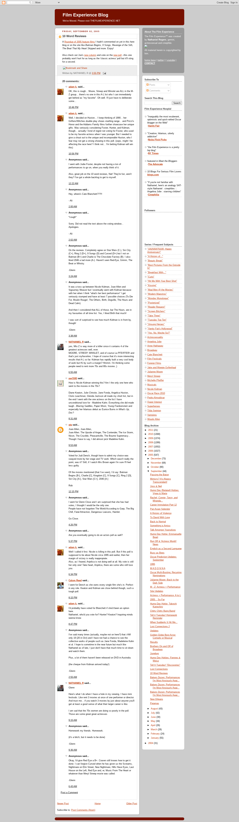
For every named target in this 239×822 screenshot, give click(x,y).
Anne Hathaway (155, 346)
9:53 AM (73, 445)
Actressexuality (155, 337)
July (153, 713)
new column (90, 55)
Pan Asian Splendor (160, 509)
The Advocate (155, 164)
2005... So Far (157, 599)
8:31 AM (73, 418)
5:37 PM (73, 541)
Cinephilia (153, 195)
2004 (151, 743)
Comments (154, 90)
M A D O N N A (157, 568)
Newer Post (63, 803)
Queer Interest (154, 402)
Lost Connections (159, 669)
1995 (152, 564)
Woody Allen (153, 419)
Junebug (154, 653)
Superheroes (153, 406)
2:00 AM (73, 206)
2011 (151, 430)
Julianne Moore (155, 372)
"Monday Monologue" (158, 298)
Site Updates (156, 591)
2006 (151, 451)
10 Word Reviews (74, 36)
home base (150, 60)
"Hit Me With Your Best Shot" (162, 281)
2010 (151, 434)
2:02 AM (73, 240)
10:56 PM (73, 154)
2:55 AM (73, 677)
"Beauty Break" (155, 261)
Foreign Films (154, 363)
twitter (161, 60)
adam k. (73, 87)
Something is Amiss (160, 525)
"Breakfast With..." (156, 272)
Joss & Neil (156, 486)
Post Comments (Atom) (83, 810)
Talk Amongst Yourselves (163, 530)
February (155, 734)
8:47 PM (73, 624)
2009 (151, 438)
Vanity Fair (154, 126)
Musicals (151, 385)
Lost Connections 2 (160, 626)
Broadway (152, 350)
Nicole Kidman (154, 389)
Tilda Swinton (154, 410)
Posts (152, 85)
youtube (171, 60)
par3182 (73, 378)
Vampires (152, 415)
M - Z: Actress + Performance (165, 587)
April (153, 725)
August (155, 708)
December (156, 458)
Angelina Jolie (154, 341)
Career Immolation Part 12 (163, 505)
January (155, 738)
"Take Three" (153, 316)
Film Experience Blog (85, 15)
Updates (154, 631)
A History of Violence (160, 513)
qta (70, 425)
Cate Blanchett (154, 354)
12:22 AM (73, 183)
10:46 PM (73, 107)
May (153, 721)
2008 (151, 442)
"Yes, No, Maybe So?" (158, 333)
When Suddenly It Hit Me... (164, 622)
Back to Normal (158, 521)
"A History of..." (155, 256)
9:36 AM (73, 750)
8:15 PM (73, 597)
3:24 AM (73, 276)
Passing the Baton (159, 475)
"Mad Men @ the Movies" (160, 290)
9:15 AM (73, 720)
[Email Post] (104, 73)
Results (154, 642)
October (155, 467)
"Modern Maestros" (157, 294)
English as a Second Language (166, 548)
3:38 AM (73, 336)
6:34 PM (73, 574)
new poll (117, 55)
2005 (151, 455)
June (153, 717)
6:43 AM (73, 786)
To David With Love (160, 517)
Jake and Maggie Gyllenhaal (161, 367)
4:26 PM (73, 525)
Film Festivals (154, 359)
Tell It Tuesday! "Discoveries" (165, 665)
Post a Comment (69, 792)
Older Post (131, 803)
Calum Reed (75, 580)
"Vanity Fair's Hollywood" (160, 328)
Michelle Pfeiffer (155, 380)
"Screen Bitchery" (156, 311)
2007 (151, 446)
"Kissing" (152, 285)
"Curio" (150, 277)
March (154, 729)
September (157, 471)
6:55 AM (73, 372)
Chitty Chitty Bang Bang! (162, 611)
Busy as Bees (157, 553)
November (156, 463)
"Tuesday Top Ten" (157, 320)
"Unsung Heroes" (156, 324)
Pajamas (154, 703)
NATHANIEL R (76, 342)
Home (98, 803)
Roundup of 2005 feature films (79, 42)
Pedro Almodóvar (156, 397)
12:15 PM (73, 491)
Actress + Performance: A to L (165, 595)
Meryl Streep (153, 376)
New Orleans (156, 699)
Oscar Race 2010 (156, 393)
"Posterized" (153, 303)
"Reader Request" (156, 307)
